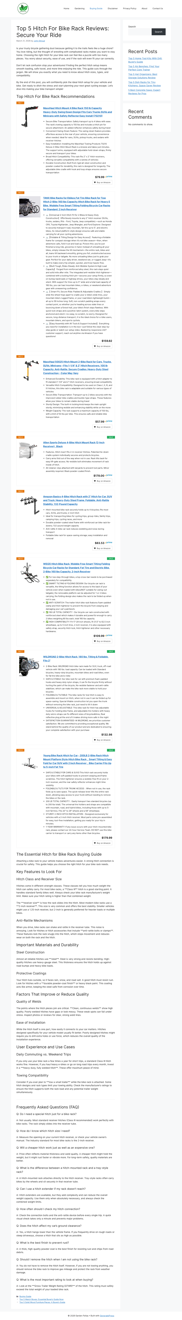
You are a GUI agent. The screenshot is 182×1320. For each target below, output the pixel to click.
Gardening (79, 8)
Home (66, 8)
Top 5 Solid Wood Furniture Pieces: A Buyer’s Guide (42, 1302)
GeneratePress (107, 1315)
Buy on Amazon (103, 182)
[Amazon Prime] (108, 177)
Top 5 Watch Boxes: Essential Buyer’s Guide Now (41, 1299)
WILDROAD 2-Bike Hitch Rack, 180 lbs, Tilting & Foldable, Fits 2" (76, 658)
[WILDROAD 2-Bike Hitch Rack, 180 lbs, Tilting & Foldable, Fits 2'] (30, 665)
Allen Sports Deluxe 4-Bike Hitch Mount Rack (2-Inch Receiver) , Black (73, 444)
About (144, 8)
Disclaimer (113, 8)
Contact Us (158, 8)
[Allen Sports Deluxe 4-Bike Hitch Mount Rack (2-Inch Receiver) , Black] (30, 451)
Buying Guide (96, 8)
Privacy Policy (129, 8)
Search (132, 26)
